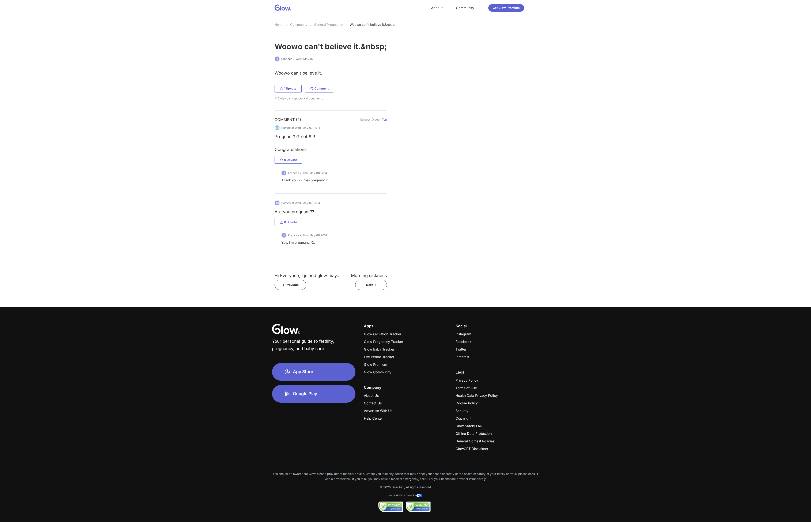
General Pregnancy (328, 25)
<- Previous (290, 285)
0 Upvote (290, 160)
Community (298, 25)
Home (279, 25)
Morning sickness (369, 275)
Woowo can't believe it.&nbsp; (372, 25)
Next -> (371, 285)
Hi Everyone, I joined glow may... (307, 275)
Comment (321, 88)
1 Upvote (290, 88)
